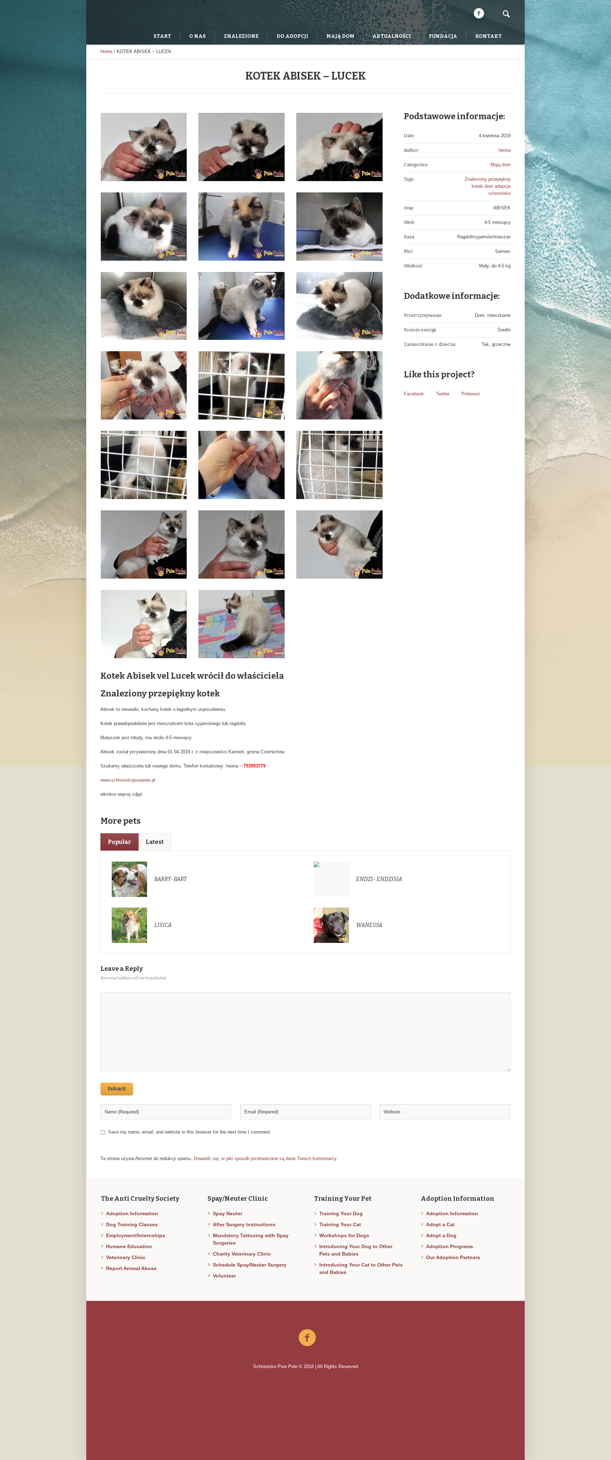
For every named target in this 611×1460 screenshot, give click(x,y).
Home (106, 51)
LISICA (163, 925)
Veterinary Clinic (125, 1257)
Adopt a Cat (440, 1224)
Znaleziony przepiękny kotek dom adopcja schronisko (488, 186)
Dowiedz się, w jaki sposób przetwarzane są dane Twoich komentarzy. (266, 1158)
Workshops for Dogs (344, 1235)
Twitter (442, 393)
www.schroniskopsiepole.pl (127, 780)
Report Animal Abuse (131, 1268)
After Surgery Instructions (244, 1224)
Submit (116, 1089)
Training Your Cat (340, 1224)
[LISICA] (129, 924)
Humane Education (129, 1246)
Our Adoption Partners (453, 1257)
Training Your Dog (341, 1213)
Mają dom (500, 164)
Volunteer (224, 1276)
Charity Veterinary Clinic (242, 1254)
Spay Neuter (227, 1213)
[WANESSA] (331, 924)
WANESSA (369, 925)
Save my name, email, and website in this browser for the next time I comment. (189, 1132)
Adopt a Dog (441, 1235)
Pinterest (470, 393)
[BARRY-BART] (129, 878)
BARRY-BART (170, 879)
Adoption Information (132, 1213)
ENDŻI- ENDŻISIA (379, 879)
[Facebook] (478, 13)
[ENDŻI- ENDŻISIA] (331, 878)
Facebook (414, 393)
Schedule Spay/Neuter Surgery (249, 1265)
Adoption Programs (449, 1246)
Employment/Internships (135, 1235)
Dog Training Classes (132, 1224)
